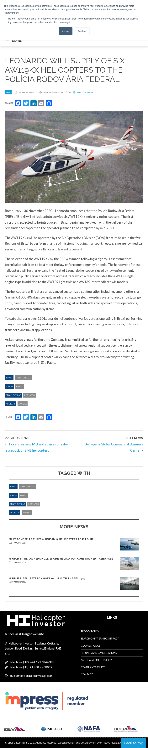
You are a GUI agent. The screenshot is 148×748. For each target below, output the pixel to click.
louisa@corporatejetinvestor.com (30, 675)
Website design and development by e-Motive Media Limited (92, 742)
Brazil (19, 386)
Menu (17, 41)
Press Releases (23, 378)
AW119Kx (22, 404)
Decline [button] (82, 31)
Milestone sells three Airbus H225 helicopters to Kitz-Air (51, 539)
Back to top (133, 743)
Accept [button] (65, 31)
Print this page (84, 92)
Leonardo (29, 395)
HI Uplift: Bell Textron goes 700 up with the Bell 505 (47, 578)
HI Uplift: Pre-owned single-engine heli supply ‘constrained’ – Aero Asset (62, 558)
